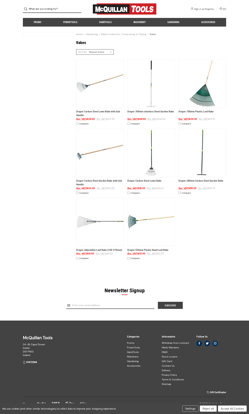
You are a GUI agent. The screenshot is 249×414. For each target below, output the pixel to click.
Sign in (197, 8)
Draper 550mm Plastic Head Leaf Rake (147, 250)
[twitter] (207, 343)
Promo (37, 22)
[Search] (26, 9)
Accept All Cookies (232, 408)
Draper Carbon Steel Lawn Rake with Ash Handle (98, 113)
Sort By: (82, 51)
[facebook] (199, 343)
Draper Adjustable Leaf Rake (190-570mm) (99, 250)
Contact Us (168, 365)
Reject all (208, 408)
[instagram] (215, 343)
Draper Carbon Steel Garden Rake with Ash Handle (99, 182)
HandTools (105, 22)
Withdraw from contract (175, 342)
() (224, 8)
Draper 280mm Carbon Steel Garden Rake (201, 180)
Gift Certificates (218, 392)
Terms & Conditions (173, 379)
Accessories (208, 22)
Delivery (166, 370)
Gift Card (167, 361)
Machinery (139, 22)
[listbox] (101, 52)
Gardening (173, 22)
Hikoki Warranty (170, 347)
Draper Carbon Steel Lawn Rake (144, 180)
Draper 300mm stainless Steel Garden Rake (150, 111)
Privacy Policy (169, 374)
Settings (190, 408)
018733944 (31, 362)
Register (209, 8)
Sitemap (166, 384)
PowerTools (70, 22)
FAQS (165, 352)
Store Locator (170, 356)
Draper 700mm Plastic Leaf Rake (196, 111)
